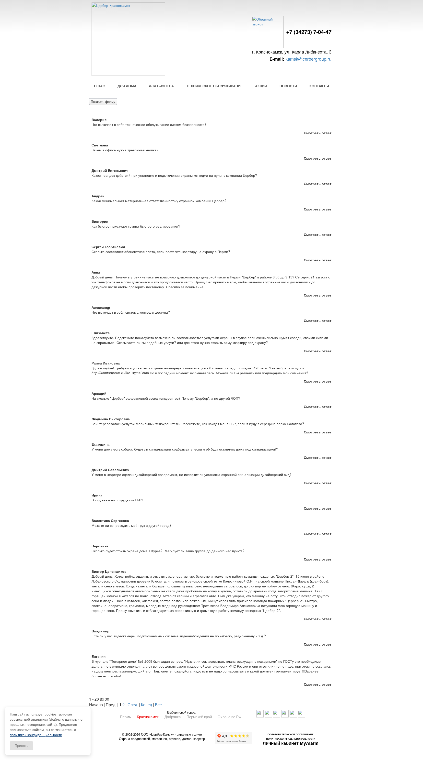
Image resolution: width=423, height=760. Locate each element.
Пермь (125, 716)
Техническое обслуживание (214, 85)
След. (133, 704)
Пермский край (199, 716)
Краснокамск (148, 716)
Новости (288, 85)
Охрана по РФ (229, 716)
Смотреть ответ (317, 132)
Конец (146, 704)
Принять (21, 746)
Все (158, 704)
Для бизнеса (161, 85)
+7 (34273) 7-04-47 (308, 32)
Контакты (319, 85)
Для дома (127, 85)
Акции (261, 85)
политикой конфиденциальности (36, 735)
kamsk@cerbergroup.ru (308, 58)
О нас (99, 85)
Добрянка (172, 716)
